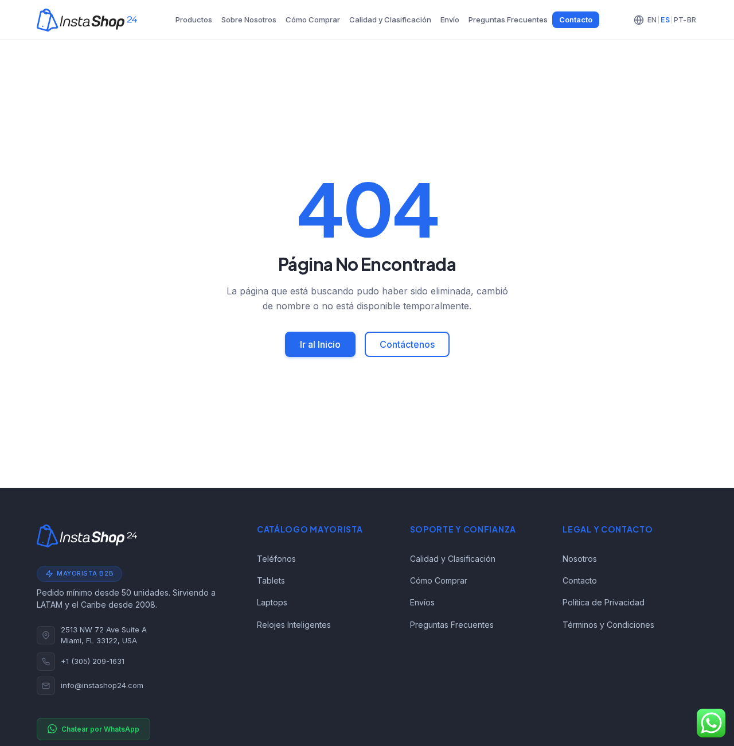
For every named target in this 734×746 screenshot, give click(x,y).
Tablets (271, 580)
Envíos (422, 602)
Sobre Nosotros (248, 19)
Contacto (575, 19)
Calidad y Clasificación (390, 19)
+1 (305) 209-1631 (92, 661)
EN (652, 19)
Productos (193, 19)
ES (665, 19)
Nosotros (580, 559)
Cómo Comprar (313, 19)
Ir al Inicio (320, 344)
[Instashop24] (87, 20)
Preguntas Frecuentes (508, 19)
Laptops (272, 602)
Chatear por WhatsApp (100, 729)
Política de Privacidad (604, 602)
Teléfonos (276, 559)
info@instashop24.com (102, 685)
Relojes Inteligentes (294, 625)
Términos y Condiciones (608, 625)
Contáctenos (407, 344)
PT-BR (685, 19)
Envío (449, 19)
